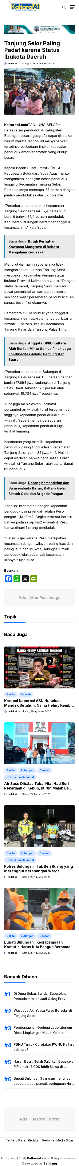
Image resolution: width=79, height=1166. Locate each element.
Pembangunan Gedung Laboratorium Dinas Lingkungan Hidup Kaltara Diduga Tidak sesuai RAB (43, 1032)
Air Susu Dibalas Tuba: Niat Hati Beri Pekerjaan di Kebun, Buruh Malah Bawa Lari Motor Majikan (39, 788)
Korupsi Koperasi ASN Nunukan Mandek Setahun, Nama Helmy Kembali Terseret (39, 705)
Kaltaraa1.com (38, 1158)
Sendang (50, 1163)
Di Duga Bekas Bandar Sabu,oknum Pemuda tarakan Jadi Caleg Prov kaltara (42, 998)
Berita (11, 694)
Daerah (26, 694)
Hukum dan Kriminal (20, 777)
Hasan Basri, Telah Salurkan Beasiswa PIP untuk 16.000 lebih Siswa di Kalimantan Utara (44, 1066)
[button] (64, 7)
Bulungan (27, 770)
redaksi (12, 63)
